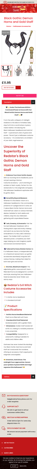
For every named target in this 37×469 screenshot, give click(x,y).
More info (23, 466)
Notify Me (20, 96)
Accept (14, 466)
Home (8, 26)
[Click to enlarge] (31, 60)
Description (8, 102)
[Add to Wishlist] (18, 87)
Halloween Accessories (22, 26)
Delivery (6, 377)
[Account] (6, 8)
